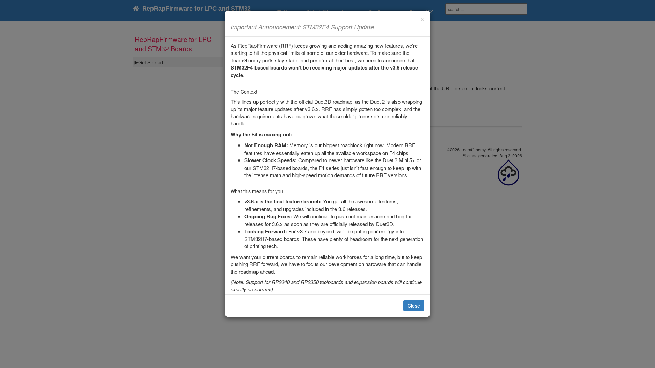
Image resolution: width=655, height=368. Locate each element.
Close (414, 305)
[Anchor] (377, 27)
